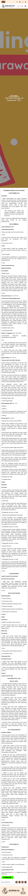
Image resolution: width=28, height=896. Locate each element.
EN (20, 6)
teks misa (14, 872)
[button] (25, 6)
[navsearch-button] (18, 6)
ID (22, 6)
